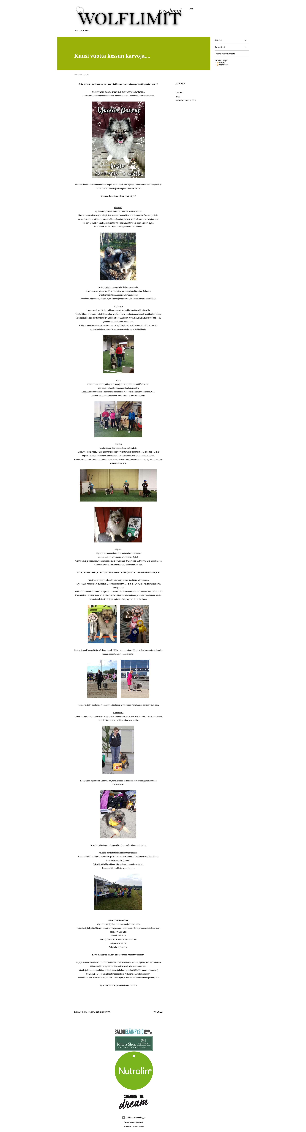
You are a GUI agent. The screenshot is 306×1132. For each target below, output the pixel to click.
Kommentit (223, 65)
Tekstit (221, 63)
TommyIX (140, 1122)
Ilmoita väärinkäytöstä (225, 53)
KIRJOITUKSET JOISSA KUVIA (186, 100)
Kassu (178, 97)
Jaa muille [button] (180, 83)
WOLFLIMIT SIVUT (82, 30)
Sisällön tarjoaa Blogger (135, 1117)
